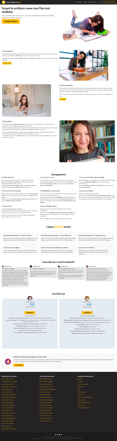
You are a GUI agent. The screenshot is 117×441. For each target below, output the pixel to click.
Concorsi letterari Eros (6, 392)
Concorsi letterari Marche (45, 402)
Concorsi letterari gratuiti (84, 407)
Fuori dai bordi (81, 405)
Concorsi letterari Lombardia (46, 399)
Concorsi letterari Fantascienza (8, 397)
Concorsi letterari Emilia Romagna (47, 389)
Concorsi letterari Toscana (45, 418)
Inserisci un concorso (109, 2)
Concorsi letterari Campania (46, 386)
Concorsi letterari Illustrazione (8, 418)
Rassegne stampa (82, 392)
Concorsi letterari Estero (45, 392)
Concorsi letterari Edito (6, 389)
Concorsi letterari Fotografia (8, 405)
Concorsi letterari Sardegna (46, 413)
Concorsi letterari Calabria (45, 384)
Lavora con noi (81, 394)
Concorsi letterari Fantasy (7, 399)
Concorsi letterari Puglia (45, 410)
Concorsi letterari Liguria (45, 397)
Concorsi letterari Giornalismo (8, 413)
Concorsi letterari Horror (7, 415)
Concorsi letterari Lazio (45, 394)
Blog (100, 2)
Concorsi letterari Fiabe (7, 402)
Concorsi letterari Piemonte (46, 407)
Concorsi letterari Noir (6, 426)
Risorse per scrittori (93, 2)
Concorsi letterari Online (45, 405)
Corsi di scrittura (82, 399)
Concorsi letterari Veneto (45, 420)
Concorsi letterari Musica (7, 423)
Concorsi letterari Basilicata (46, 381)
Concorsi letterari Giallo (7, 410)
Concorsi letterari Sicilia (45, 415)
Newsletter (80, 386)
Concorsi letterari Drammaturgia (9, 386)
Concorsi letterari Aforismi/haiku (9, 381)
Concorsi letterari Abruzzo (45, 378)
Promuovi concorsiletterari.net (85, 397)
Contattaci (80, 381)
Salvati (85, 2)
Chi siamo (80, 378)
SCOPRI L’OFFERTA (10, 21)
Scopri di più (18, 365)
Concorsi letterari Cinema (7, 384)
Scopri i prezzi (62, 99)
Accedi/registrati (78, 2)
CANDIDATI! (30, 312)
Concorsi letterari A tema (7, 378)
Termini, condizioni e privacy (84, 402)
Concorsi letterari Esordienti (8, 394)
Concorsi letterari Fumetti (7, 407)
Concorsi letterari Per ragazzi (8, 428)
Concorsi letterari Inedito (7, 420)
